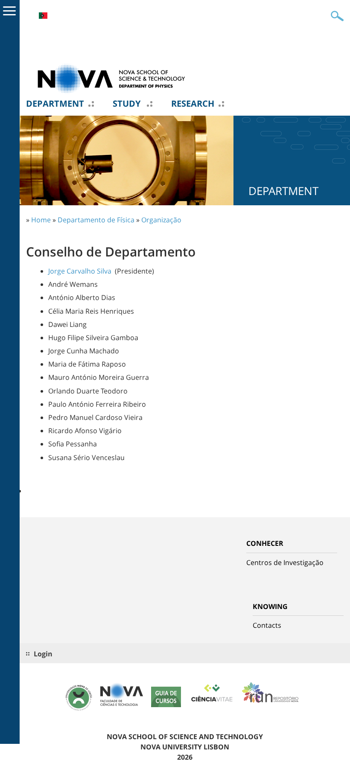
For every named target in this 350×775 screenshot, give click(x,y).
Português (43, 15)
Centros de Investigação (285, 562)
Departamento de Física (96, 219)
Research (192, 104)
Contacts (267, 625)
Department (55, 104)
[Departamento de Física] (111, 78)
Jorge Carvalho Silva (79, 271)
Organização (161, 219)
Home (41, 219)
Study (128, 104)
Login (43, 653)
